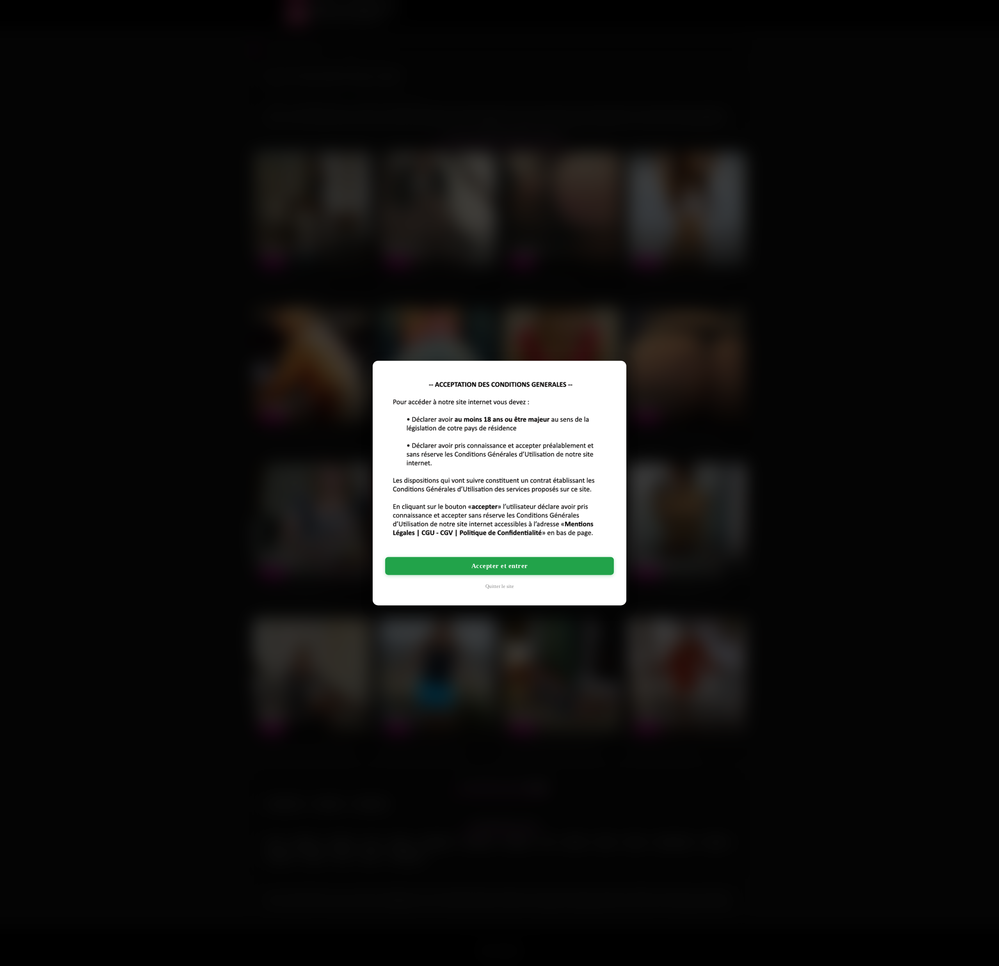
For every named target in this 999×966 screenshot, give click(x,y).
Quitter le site (499, 586)
